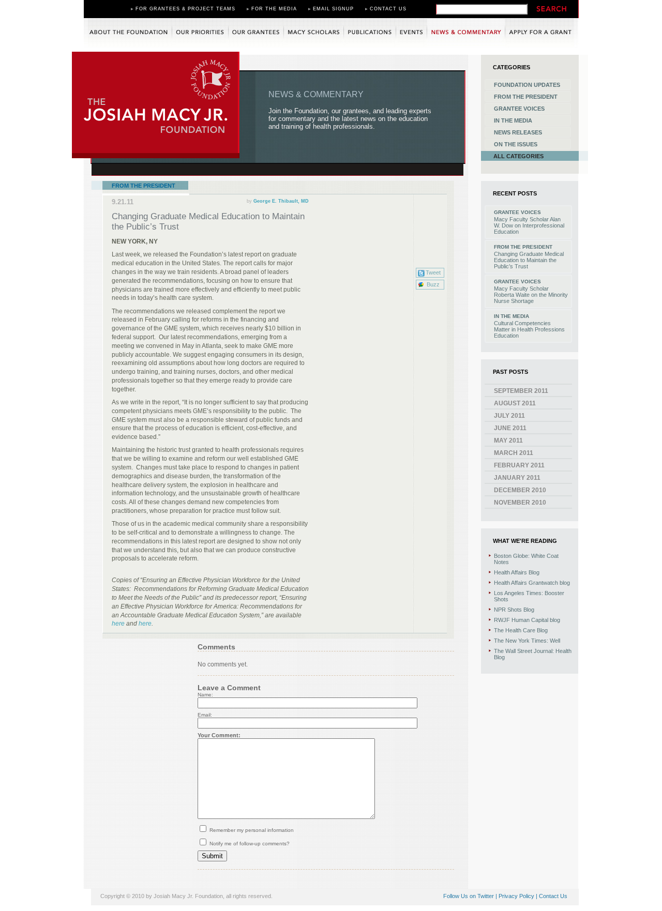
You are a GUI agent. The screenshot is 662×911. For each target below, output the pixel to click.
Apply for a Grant (542, 33)
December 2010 (520, 490)
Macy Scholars (313, 33)
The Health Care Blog (521, 630)
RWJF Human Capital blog (527, 620)
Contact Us (388, 8)
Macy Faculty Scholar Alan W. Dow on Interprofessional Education (529, 225)
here (119, 623)
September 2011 (521, 390)
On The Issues (515, 144)
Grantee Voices (519, 108)
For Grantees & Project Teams (185, 8)
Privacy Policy (516, 896)
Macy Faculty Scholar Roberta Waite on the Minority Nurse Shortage (531, 294)
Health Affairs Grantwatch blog (532, 583)
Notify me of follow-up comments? (249, 843)
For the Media (274, 8)
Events (411, 33)
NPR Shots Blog (514, 609)
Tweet (433, 272)
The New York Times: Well (527, 640)
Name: (205, 694)
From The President (143, 186)
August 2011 (515, 403)
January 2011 (517, 477)
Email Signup (333, 8)
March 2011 (513, 453)
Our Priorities (200, 33)
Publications (370, 33)
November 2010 (520, 502)
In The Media (513, 120)
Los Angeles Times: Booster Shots (529, 596)
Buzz (433, 284)
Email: (205, 715)
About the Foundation (128, 33)
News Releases (518, 132)
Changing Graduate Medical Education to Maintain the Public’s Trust (529, 260)
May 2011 (508, 440)
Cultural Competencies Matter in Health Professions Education (529, 329)
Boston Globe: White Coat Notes (526, 559)
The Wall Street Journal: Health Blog (532, 654)
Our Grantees (256, 33)
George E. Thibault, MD (281, 201)
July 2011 (509, 415)
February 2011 (519, 465)
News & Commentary (466, 33)
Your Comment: (219, 735)
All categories (518, 156)
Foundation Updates (527, 85)
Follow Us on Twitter (468, 896)
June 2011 (510, 428)
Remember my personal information (251, 830)
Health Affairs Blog (516, 572)
